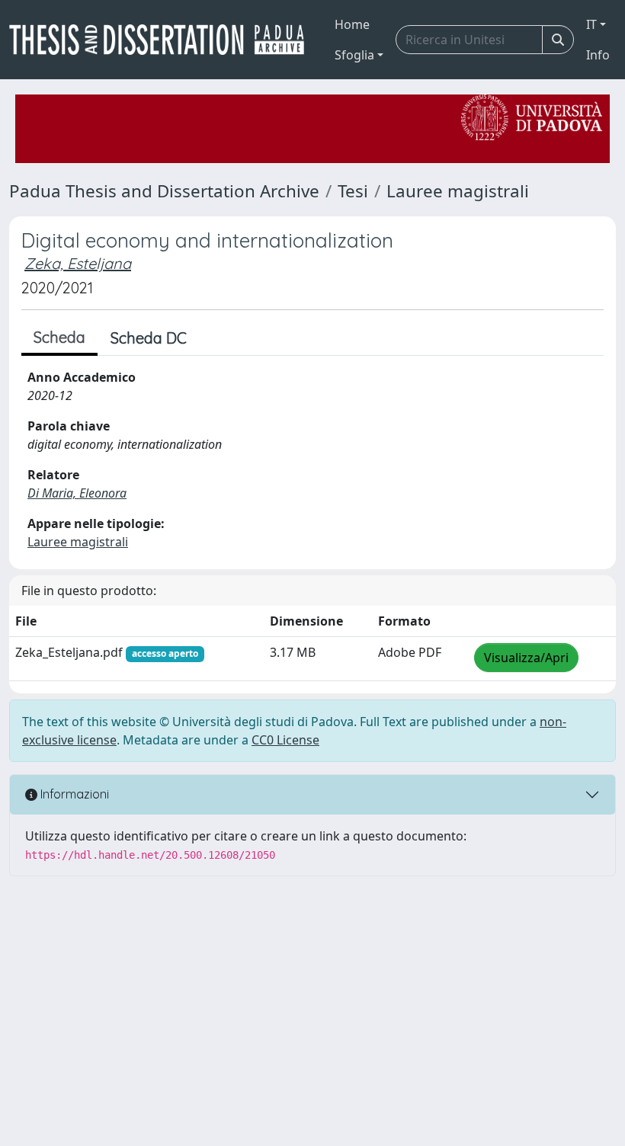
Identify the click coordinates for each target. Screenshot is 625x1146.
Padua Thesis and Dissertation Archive (164, 191)
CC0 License (285, 739)
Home (352, 24)
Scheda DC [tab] (149, 337)
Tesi (353, 191)
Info (598, 54)
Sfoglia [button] (354, 54)
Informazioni (73, 794)
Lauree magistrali (457, 191)
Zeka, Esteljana (77, 263)
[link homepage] (162, 39)
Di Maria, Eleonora (77, 493)
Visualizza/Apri (526, 657)
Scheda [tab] (59, 337)
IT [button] (591, 24)
